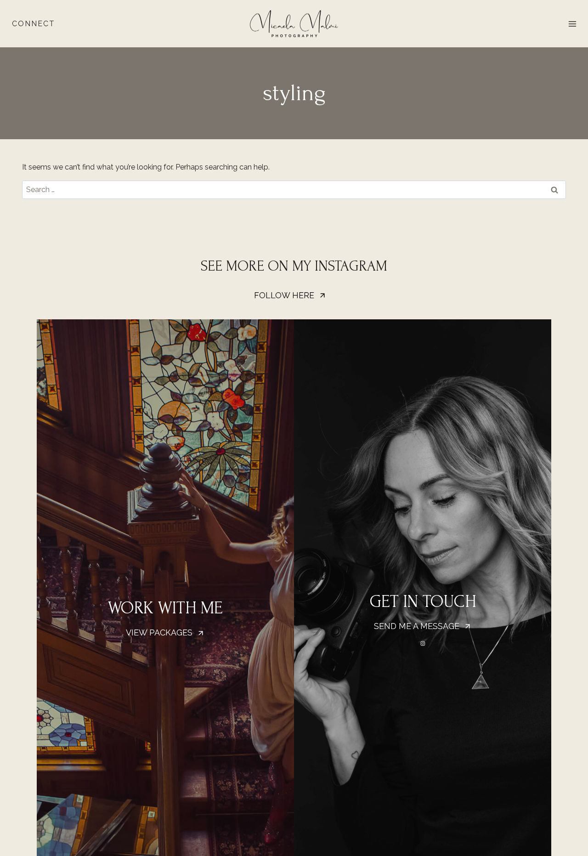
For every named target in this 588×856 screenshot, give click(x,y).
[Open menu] (572, 24)
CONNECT (33, 23)
